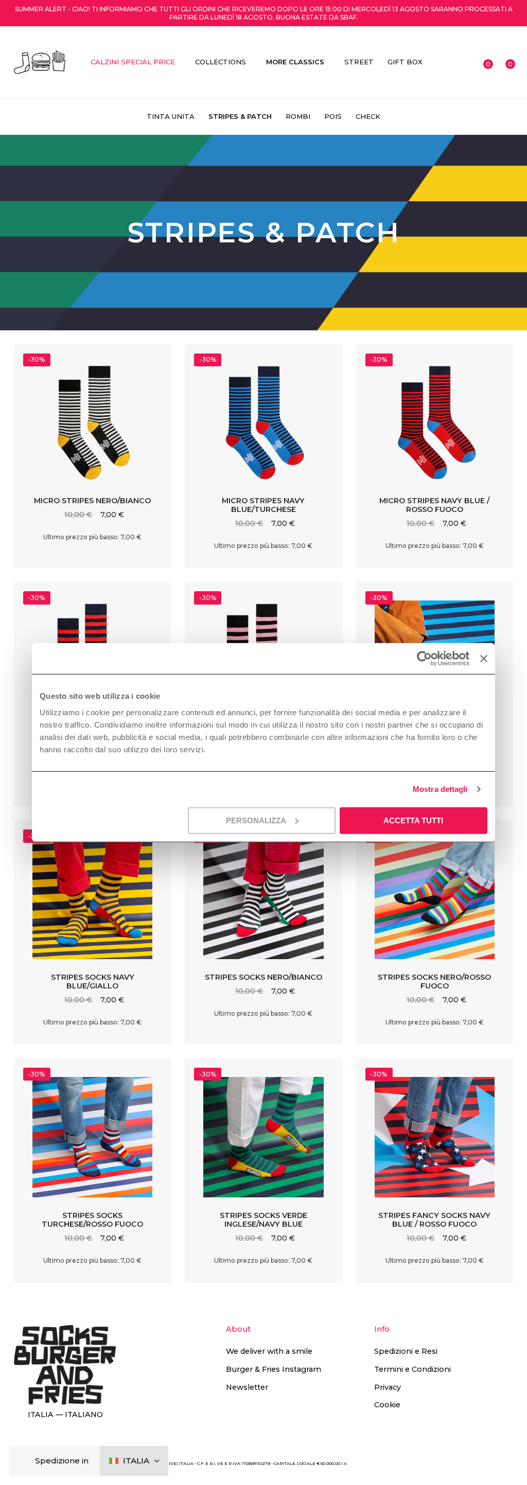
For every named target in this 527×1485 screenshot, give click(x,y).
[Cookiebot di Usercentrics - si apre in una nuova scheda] (424, 658)
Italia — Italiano (65, 1414)
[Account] (462, 62)
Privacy (387, 1387)
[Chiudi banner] (483, 658)
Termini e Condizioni (412, 1369)
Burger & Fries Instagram (273, 1369)
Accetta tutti (413, 820)
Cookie (387, 1404)
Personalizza (256, 820)
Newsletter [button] (247, 1387)
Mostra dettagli (440, 789)
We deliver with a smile (269, 1351)
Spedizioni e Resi (405, 1351)
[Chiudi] (25, 1461)
